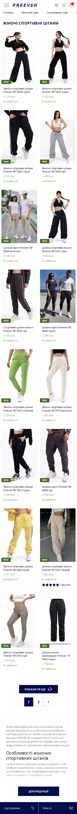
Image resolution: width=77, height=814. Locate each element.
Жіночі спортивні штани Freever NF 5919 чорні (18, 488)
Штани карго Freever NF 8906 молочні (18, 249)
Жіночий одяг (30, 12)
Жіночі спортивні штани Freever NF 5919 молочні (57, 409)
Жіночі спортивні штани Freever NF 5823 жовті (18, 568)
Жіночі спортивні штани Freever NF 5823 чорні (18, 170)
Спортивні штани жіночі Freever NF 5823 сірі (18, 329)
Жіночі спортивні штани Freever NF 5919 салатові (18, 409)
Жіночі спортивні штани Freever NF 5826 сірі (56, 170)
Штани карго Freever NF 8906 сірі (56, 488)
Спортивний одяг (57, 12)
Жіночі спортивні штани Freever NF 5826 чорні (56, 90)
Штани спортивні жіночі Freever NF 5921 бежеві (57, 568)
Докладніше (38, 791)
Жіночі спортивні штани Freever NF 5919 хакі (18, 654)
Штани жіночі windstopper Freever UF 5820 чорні (56, 656)
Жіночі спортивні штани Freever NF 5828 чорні (18, 90)
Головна (8, 12)
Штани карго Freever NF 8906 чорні (56, 329)
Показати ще (35, 689)
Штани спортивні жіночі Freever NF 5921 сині (57, 249)
